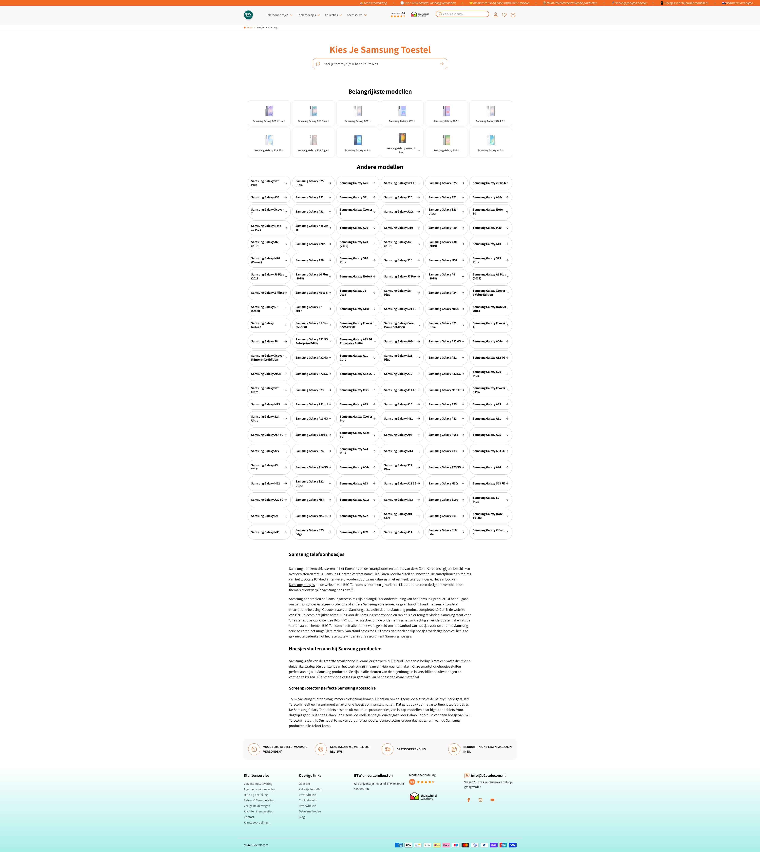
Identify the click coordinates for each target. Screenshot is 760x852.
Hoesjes (260, 27)
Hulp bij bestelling (256, 795)
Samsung (272, 27)
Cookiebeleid (307, 800)
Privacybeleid (307, 795)
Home (250, 27)
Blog (302, 817)
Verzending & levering (258, 784)
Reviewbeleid (307, 806)
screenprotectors (388, 720)
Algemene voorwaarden (259, 789)
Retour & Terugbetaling (259, 800)
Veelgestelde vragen (257, 806)
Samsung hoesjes (302, 584)
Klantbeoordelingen (257, 822)
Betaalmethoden (310, 811)
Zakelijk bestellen (310, 789)
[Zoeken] (441, 63)
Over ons (305, 784)
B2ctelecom (260, 845)
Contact (249, 817)
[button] (462, 13)
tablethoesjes (459, 704)
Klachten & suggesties (258, 811)
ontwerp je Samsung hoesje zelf (328, 590)
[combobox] (462, 14)
